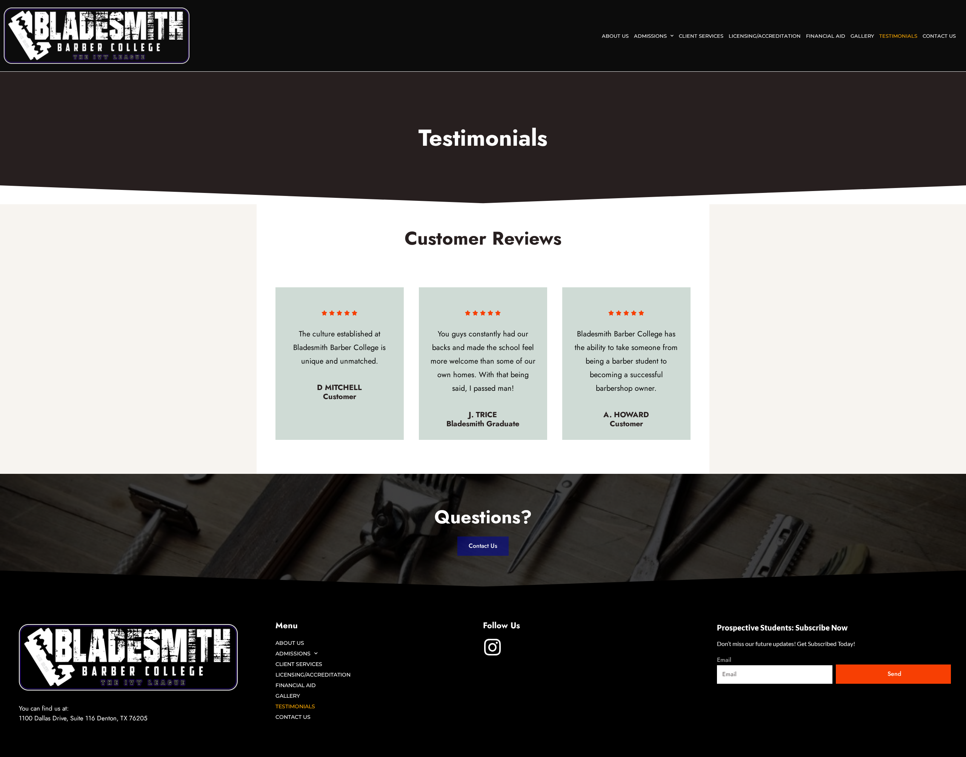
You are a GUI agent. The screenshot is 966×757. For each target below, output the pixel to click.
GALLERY (862, 36)
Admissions (650, 36)
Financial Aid (825, 36)
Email (724, 660)
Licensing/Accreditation (765, 36)
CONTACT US (939, 36)
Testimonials (898, 36)
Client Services (701, 36)
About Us (615, 36)
